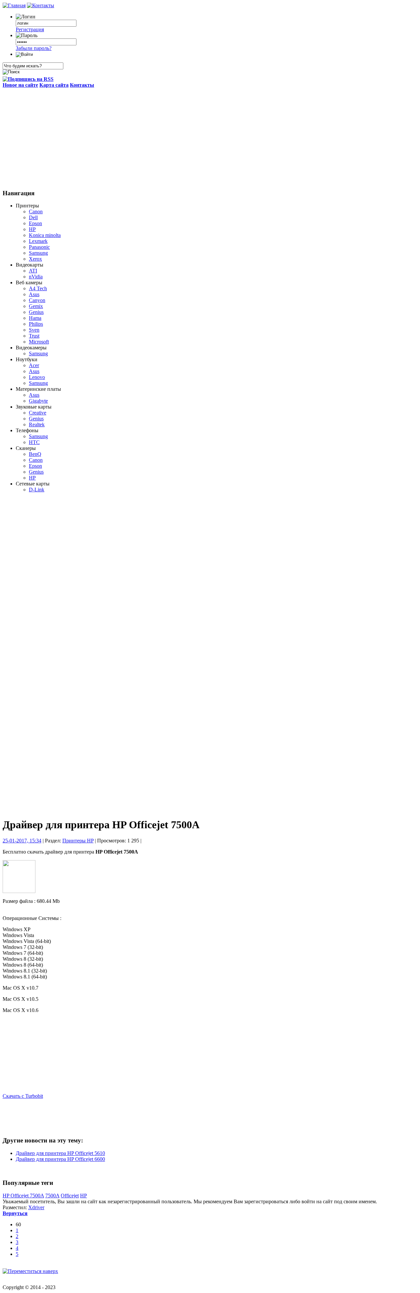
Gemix (36, 306)
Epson (35, 223)
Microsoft (39, 341)
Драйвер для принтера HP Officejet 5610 (60, 1153)
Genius (36, 312)
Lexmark (38, 241)
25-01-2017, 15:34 (22, 840)
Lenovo (37, 377)
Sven (34, 330)
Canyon (37, 300)
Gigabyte (38, 401)
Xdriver (36, 1207)
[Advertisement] (210, 137)
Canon (36, 211)
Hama (35, 318)
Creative (37, 412)
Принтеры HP (78, 840)
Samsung (38, 253)
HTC (34, 442)
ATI (33, 270)
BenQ (35, 454)
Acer (34, 365)
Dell (33, 217)
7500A (52, 1195)
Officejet (70, 1195)
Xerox (35, 259)
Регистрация (30, 29)
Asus (34, 294)
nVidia (36, 276)
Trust (34, 336)
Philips (36, 324)
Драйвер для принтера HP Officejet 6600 (60, 1159)
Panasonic (39, 247)
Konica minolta (45, 235)
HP (32, 229)
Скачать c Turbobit (23, 1096)
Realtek (37, 424)
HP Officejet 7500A (23, 1195)
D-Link (36, 489)
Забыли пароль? (34, 48)
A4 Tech (38, 288)
